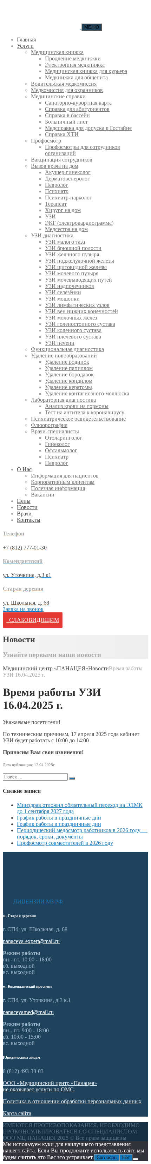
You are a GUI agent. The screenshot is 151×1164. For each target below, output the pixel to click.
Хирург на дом (63, 210)
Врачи (24, 514)
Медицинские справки (58, 96)
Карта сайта (17, 1113)
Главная (26, 39)
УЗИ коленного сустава (73, 330)
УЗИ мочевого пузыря (71, 273)
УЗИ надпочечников (69, 286)
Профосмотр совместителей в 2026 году (65, 843)
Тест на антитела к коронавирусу (84, 412)
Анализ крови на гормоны (77, 406)
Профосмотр (46, 141)
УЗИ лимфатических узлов (77, 305)
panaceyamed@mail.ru (28, 1012)
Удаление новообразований (64, 356)
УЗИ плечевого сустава (73, 337)
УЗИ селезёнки (63, 292)
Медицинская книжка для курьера (86, 71)
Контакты (28, 520)
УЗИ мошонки (62, 299)
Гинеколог (57, 444)
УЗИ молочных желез (71, 318)
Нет (126, 1157)
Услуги (25, 46)
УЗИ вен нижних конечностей (81, 311)
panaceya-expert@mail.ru (31, 941)
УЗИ (50, 216)
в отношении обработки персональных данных (72, 1101)
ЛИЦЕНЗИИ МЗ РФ (38, 902)
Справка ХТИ (62, 134)
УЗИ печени (59, 343)
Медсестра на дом (66, 229)
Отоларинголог (63, 438)
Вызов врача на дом (54, 166)
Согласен (107, 1157)
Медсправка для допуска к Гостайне (88, 128)
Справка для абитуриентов (77, 109)
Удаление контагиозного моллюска (87, 393)
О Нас (24, 469)
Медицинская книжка (57, 52)
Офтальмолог (61, 450)
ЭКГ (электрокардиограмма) (79, 223)
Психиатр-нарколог (68, 197)
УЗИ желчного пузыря (72, 254)
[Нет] (135, 1159)
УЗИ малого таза (65, 242)
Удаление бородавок (69, 374)
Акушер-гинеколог (68, 172)
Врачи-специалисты (55, 431)
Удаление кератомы (68, 387)
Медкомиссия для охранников (67, 90)
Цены (24, 501)
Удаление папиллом (69, 368)
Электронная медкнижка (75, 65)
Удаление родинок (67, 362)
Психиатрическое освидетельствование (78, 419)
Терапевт (56, 204)
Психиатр (56, 191)
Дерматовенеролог (67, 179)
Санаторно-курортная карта (78, 103)
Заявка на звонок (23, 609)
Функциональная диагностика (67, 349)
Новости (27, 507)
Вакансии (42, 495)
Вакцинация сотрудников (61, 160)
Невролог (56, 185)
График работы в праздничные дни (59, 818)
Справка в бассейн (67, 115)
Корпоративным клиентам (62, 482)
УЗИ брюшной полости (73, 248)
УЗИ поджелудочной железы (79, 261)
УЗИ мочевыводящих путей (78, 280)
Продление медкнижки (73, 58)
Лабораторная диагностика (63, 400)
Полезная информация (58, 488)
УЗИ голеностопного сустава (80, 324)
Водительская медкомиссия (64, 84)
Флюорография (49, 425)
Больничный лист (66, 122)
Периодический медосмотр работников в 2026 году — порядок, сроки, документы (82, 833)
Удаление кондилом (68, 381)
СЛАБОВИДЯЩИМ (32, 620)
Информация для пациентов (65, 476)
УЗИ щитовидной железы (76, 267)
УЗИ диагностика (52, 235)
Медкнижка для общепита (76, 77)
